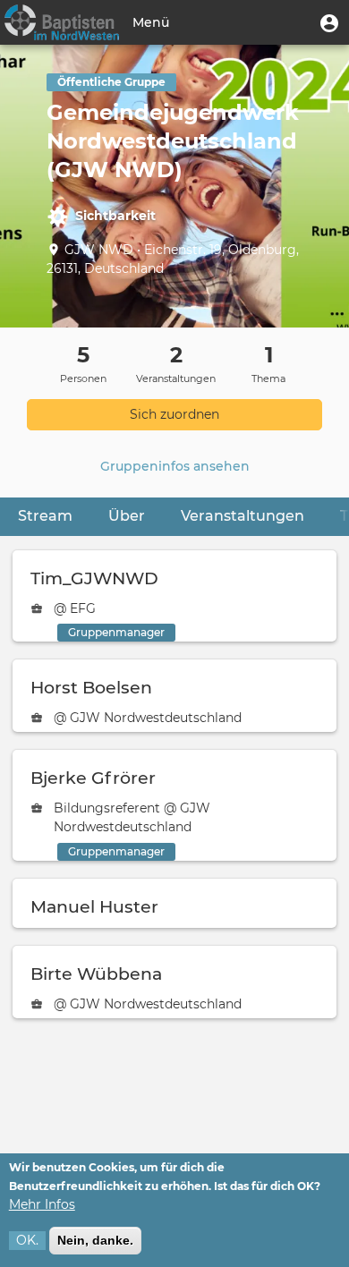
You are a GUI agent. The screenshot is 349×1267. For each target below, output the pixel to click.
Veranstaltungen (242, 515)
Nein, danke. (95, 1240)
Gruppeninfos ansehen (175, 466)
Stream (45, 515)
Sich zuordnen (174, 414)
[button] (329, 22)
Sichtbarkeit (115, 216)
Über (126, 515)
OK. (27, 1240)
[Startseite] (61, 22)
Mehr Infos (42, 1204)
